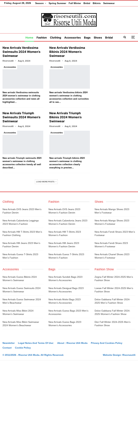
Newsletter (9, 343)
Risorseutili (128, 355)
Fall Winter (75, 3)
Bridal (86, 3)
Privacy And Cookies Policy (106, 343)
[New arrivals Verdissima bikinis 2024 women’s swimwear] (69, 77)
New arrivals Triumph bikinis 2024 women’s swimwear (65, 117)
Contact (7, 347)
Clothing (55, 37)
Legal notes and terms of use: (36, 343)
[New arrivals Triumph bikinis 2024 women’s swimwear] (69, 142)
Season (39, 3)
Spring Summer (57, 3)
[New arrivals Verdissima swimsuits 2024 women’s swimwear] (23, 77)
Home (29, 37)
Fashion (42, 37)
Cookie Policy (23, 347)
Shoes (98, 37)
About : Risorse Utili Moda (72, 343)
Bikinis (97, 3)
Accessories (72, 37)
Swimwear (109, 3)
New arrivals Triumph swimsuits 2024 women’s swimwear (21, 117)
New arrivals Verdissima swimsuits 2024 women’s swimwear (21, 52)
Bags (87, 37)
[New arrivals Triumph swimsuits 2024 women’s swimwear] (23, 142)
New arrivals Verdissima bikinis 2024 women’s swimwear (67, 52)
